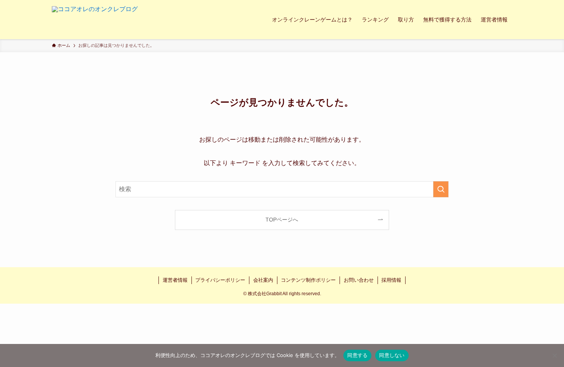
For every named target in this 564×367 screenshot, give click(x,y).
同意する (357, 355)
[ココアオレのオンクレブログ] (95, 19)
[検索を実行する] (441, 189)
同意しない (391, 355)
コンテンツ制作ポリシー (308, 280)
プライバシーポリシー (220, 280)
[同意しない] (554, 355)
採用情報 (391, 280)
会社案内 (263, 280)
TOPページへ (282, 220)
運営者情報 (175, 280)
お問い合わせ (359, 280)
